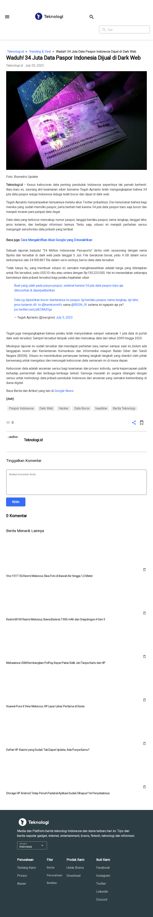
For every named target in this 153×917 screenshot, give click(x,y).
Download (73, 876)
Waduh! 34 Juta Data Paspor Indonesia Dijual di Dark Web (96, 51)
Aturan (21, 884)
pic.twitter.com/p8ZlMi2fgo (33, 309)
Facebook (103, 868)
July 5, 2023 (64, 317)
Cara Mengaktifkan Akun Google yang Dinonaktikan (56, 240)
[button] (7, 17)
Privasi (22, 876)
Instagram (103, 876)
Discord (101, 899)
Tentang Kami (26, 868)
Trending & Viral (40, 51)
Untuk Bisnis (75, 868)
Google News (64, 391)
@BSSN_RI (79, 305)
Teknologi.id (15, 51)
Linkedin (102, 891)
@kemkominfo (52, 305)
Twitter (101, 884)
